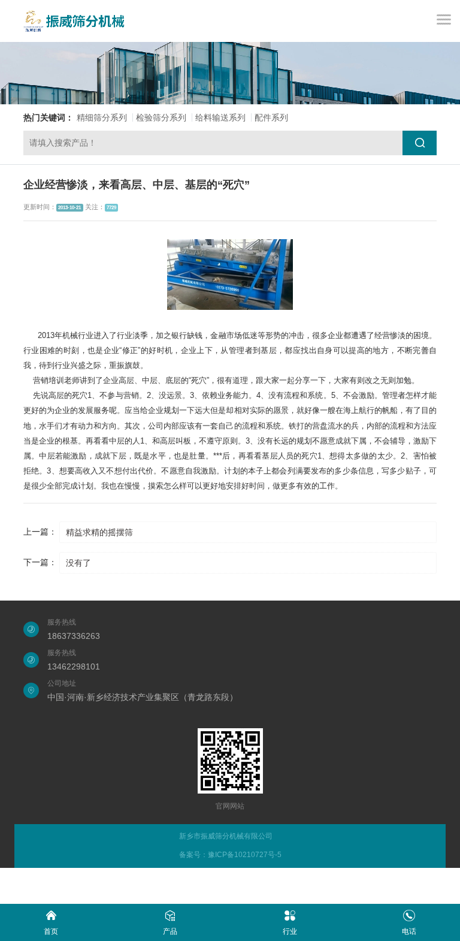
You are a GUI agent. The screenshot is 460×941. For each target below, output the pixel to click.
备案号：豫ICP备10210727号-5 (230, 854)
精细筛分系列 (102, 117)
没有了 (78, 563)
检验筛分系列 (161, 117)
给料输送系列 (220, 117)
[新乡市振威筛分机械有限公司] (74, 21)
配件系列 (271, 117)
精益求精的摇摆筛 (99, 532)
